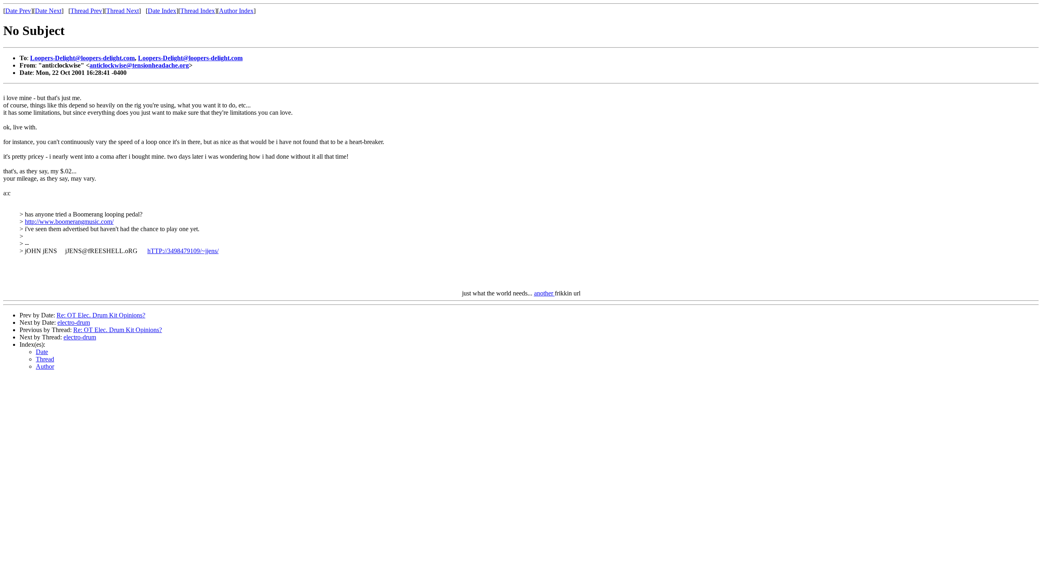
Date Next (48, 10)
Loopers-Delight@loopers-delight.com (82, 58)
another (544, 293)
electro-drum (73, 322)
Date (42, 351)
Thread (45, 359)
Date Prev (18, 10)
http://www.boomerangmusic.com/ (69, 221)
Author (45, 366)
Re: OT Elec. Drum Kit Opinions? (101, 315)
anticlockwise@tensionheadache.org (139, 65)
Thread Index (197, 10)
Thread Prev (86, 10)
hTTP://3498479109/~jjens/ (183, 250)
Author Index (236, 10)
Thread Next (122, 10)
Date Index (162, 10)
